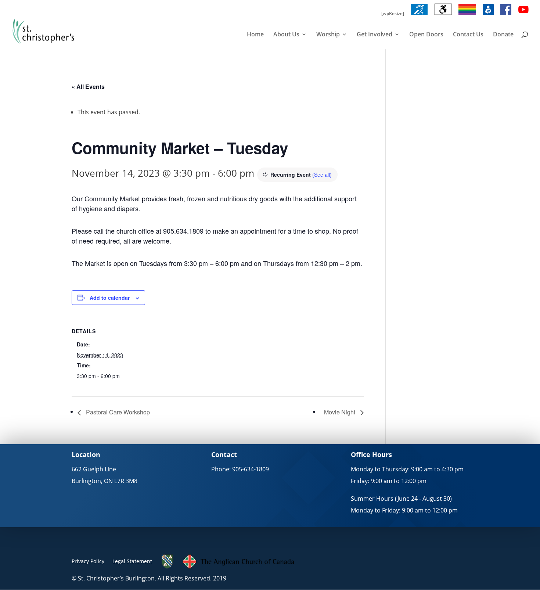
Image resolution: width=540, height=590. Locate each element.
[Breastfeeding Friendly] (488, 15)
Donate (503, 35)
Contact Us (468, 35)
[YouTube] (523, 15)
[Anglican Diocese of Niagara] (167, 566)
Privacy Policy (88, 561)
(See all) (322, 174)
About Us (286, 35)
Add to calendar (110, 297)
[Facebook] (505, 15)
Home (255, 35)
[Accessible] (443, 15)
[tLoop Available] (419, 15)
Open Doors (426, 35)
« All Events (88, 86)
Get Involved (374, 35)
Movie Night (340, 412)
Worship (328, 35)
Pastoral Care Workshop (117, 412)
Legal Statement (132, 561)
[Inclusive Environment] (467, 15)
